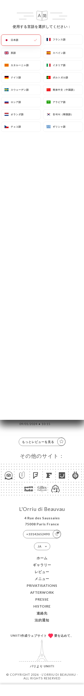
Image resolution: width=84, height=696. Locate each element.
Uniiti (49, 666)
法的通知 (42, 620)
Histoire (42, 606)
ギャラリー (42, 565)
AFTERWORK (42, 592)
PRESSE (42, 599)
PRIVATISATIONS (42, 585)
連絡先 (42, 613)
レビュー (42, 572)
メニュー (42, 578)
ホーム (42, 558)
